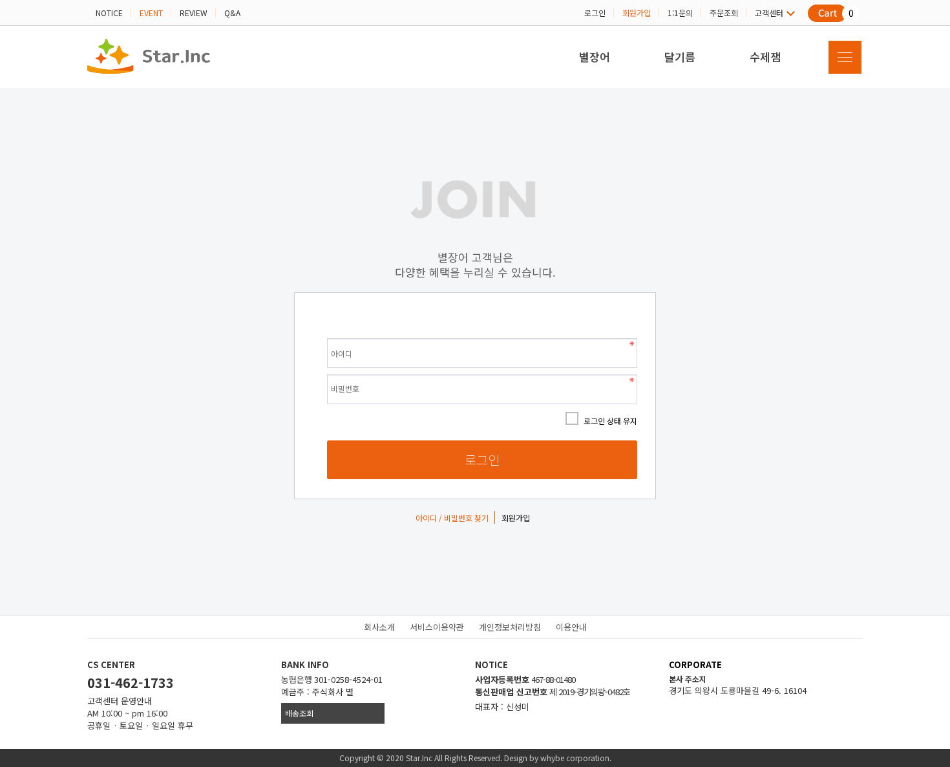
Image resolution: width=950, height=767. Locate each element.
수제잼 (765, 57)
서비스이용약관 (437, 627)
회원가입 (636, 12)
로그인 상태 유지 (610, 420)
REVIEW (193, 12)
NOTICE (109, 12)
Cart (824, 13)
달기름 (679, 57)
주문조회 (724, 12)
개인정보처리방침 (510, 627)
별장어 (594, 57)
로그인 (595, 12)
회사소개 (379, 627)
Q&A (232, 12)
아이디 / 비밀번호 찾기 (452, 517)
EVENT (151, 12)
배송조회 (299, 713)
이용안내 (571, 627)
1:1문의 (680, 12)
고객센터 (769, 12)
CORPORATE (695, 664)
